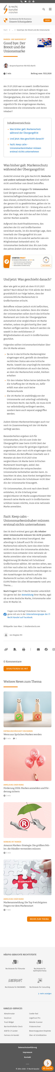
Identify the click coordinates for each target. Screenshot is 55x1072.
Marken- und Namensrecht (15, 39)
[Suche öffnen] (43, 9)
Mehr (48, 20)
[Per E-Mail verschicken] (38, 649)
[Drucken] (23, 649)
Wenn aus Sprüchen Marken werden (23, 734)
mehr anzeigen (45, 994)
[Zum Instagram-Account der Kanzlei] (53, 649)
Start (5, 30)
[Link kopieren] (6, 649)
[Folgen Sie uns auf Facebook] (33, 1)
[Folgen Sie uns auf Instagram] (29, 2)
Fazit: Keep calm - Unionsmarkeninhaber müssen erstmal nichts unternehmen (25, 148)
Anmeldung (27, 594)
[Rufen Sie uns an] (21, 1)
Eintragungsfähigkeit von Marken (18, 731)
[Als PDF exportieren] (14, 649)
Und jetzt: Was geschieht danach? (27, 138)
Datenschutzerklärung (27, 1047)
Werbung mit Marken (12, 842)
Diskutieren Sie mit (17, 668)
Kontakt (27, 1057)
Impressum (27, 1052)
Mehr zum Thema (39, 919)
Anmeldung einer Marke (14, 785)
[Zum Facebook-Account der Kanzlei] (46, 649)
